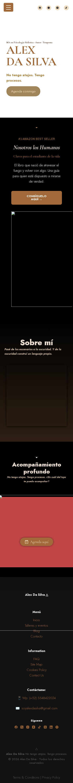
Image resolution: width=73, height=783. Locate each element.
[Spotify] (56, 727)
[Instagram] (48, 7)
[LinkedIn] (51, 727)
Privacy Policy (51, 777)
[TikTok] (66, 7)
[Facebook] (40, 7)
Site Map (36, 664)
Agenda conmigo (23, 91)
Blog (36, 631)
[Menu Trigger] (8, 7)
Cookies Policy (37, 669)
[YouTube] (57, 7)
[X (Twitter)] (21, 727)
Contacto (37, 636)
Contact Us (36, 675)
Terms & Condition (25, 777)
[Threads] (45, 727)
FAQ (36, 659)
